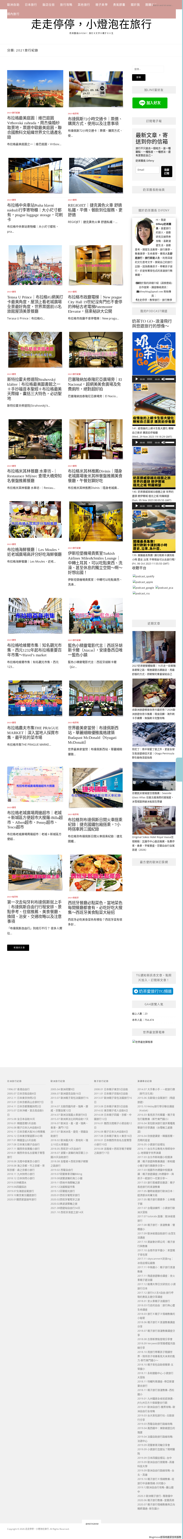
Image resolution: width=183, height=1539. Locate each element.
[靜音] (163, 379)
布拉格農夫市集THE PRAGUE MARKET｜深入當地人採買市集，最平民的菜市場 (33, 733)
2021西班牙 (73, 898)
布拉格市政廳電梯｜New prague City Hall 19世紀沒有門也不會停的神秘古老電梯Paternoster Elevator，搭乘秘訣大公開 (95, 304)
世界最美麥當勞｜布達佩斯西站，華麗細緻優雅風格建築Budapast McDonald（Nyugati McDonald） (93, 735)
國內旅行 (13, 14)
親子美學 (101, 5)
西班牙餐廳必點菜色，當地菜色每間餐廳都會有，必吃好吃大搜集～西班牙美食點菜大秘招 (95, 908)
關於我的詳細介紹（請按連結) (155, 283)
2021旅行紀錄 (13, 113)
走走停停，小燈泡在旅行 (91, 24)
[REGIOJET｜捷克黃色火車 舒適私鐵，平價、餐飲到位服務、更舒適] (96, 175)
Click (179, 770)
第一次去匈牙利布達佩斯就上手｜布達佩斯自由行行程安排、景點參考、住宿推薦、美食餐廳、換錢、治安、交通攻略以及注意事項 (34, 912)
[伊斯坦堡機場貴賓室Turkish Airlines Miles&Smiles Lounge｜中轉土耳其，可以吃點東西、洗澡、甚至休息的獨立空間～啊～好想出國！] (96, 521)
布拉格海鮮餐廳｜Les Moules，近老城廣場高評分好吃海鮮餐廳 (34, 552)
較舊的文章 (19, 947)
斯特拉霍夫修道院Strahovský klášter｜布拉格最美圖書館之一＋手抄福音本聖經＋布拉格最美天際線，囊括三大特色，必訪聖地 (34, 389)
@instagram (92, 1523)
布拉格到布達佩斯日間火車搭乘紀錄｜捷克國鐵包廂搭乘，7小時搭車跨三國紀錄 (95, 825)
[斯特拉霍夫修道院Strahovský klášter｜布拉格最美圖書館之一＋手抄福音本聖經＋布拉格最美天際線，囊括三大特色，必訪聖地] (35, 349)
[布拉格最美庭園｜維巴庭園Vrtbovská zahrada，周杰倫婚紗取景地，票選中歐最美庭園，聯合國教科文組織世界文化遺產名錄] (35, 88)
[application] (154, 379)
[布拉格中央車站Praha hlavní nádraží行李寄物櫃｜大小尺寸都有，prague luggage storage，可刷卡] (35, 175)
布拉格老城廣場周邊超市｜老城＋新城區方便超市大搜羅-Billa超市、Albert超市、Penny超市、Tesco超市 (35, 820)
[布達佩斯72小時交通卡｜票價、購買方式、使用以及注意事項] (96, 89)
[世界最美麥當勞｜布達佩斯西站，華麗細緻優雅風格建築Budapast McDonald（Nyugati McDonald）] (96, 698)
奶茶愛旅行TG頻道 (155, 991)
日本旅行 (31, 5)
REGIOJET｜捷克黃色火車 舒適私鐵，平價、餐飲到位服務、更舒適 (95, 210)
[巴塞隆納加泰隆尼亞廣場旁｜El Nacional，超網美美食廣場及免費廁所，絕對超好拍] (96, 349)
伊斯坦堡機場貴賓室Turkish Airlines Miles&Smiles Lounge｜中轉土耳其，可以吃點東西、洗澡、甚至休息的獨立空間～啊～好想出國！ (95, 563)
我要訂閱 (166, 171)
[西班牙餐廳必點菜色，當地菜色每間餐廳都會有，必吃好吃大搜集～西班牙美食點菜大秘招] (96, 872)
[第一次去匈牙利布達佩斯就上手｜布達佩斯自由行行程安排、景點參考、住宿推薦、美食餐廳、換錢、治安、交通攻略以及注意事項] (35, 872)
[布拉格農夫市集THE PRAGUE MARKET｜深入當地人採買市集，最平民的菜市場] (35, 698)
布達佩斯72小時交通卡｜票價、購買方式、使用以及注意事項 (95, 121)
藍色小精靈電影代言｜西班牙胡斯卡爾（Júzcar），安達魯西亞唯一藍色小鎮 (95, 650)
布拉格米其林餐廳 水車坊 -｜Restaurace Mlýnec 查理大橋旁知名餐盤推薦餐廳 (34, 476)
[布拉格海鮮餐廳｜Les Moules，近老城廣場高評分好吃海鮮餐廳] (35, 519)
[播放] (137, 379)
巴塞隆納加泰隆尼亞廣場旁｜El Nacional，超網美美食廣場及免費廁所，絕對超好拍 (95, 384)
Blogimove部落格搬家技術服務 (165, 1537)
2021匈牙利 (73, 113)
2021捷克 (11, 200)
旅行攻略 (66, 5)
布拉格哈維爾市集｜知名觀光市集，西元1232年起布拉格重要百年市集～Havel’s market (34, 650)
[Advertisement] (65, 268)
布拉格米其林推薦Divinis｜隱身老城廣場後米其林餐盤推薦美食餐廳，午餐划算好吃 (95, 476)
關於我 (135, 5)
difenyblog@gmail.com (151, 291)
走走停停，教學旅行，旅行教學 (154, 300)
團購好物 (151, 5)
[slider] (169, 378)
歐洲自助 (13, 5)
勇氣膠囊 (119, 5)
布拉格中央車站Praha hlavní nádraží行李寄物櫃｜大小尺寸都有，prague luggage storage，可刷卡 (35, 212)
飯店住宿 (49, 5)
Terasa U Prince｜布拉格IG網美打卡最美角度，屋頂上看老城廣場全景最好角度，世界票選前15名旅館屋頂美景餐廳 (35, 304)
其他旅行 (84, 5)
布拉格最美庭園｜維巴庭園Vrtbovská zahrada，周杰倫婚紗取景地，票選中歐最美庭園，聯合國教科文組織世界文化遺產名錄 (34, 128)
